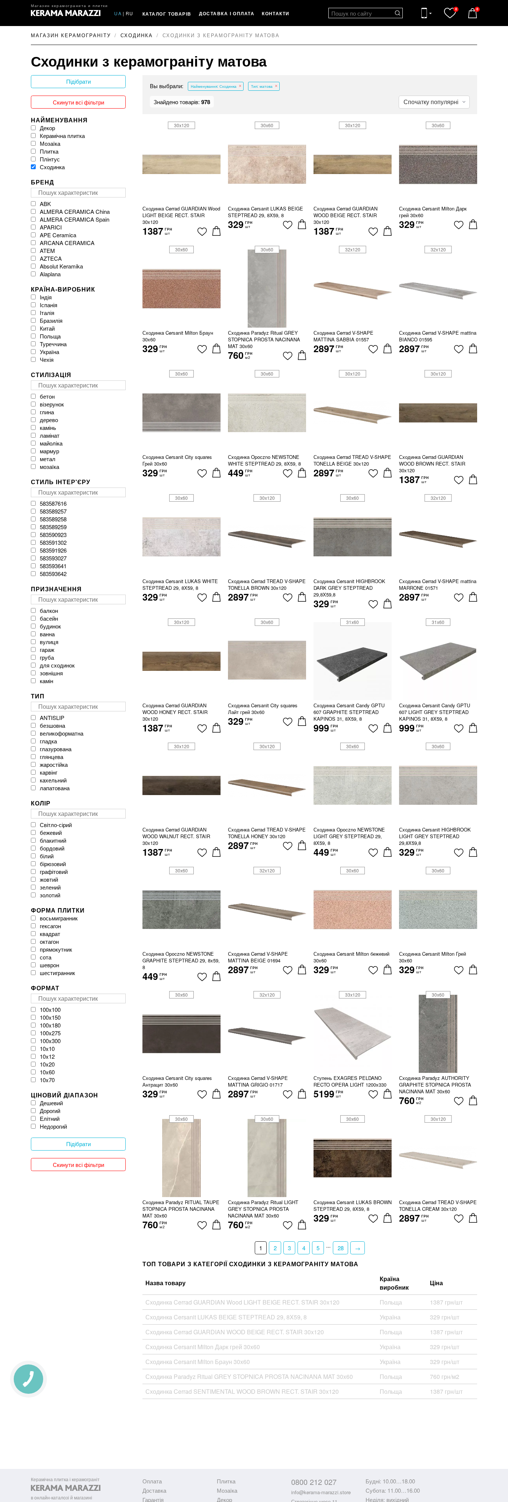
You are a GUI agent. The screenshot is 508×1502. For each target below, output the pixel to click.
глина (47, 412)
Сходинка (52, 167)
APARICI (51, 227)
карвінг (48, 772)
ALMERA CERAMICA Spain (74, 219)
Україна (49, 352)
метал (47, 459)
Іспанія (48, 305)
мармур (49, 451)
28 (341, 1248)
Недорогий (53, 1126)
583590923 (53, 534)
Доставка (154, 1490)
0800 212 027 (314, 1481)
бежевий (51, 832)
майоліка (51, 443)
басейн (49, 618)
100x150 (50, 1017)
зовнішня (51, 673)
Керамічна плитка (62, 135)
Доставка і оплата (226, 13)
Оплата (152, 1481)
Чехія (47, 359)
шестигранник (57, 973)
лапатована (55, 788)
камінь (48, 427)
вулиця (49, 642)
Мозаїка (50, 143)
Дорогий (50, 1111)
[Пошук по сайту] (397, 13)
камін (46, 681)
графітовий (54, 871)
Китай (47, 328)
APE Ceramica (58, 235)
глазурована (55, 749)
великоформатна (61, 733)
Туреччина (53, 344)
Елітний (50, 1118)
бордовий (52, 848)
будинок (50, 626)
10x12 (47, 1056)
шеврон (49, 965)
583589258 (53, 519)
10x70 (47, 1080)
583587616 (53, 503)
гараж (47, 649)
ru (130, 13)
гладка (48, 741)
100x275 (50, 1033)
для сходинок (57, 665)
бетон (47, 396)
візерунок (52, 404)
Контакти (276, 13)
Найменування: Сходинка (214, 86)
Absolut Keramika (61, 266)
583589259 (53, 527)
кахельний (53, 780)
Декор (47, 128)
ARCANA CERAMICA (67, 243)
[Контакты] (426, 13)
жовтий (49, 879)
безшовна (52, 725)
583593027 (53, 558)
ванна (47, 634)
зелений (50, 887)
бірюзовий (53, 864)
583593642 (53, 574)
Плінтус (50, 159)
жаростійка (54, 764)
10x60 (47, 1072)
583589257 (53, 511)
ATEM (47, 250)
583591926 (53, 550)
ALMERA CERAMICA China (75, 211)
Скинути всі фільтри (78, 102)
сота (45, 957)
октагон (49, 941)
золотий (50, 895)
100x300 (50, 1041)
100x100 (50, 1009)
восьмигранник (59, 918)
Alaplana (50, 274)
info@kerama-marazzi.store (321, 1492)
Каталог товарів (167, 13)
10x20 (47, 1064)
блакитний (53, 840)
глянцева (51, 756)
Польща (50, 336)
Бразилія (51, 320)
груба (47, 657)
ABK (45, 204)
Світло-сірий (56, 825)
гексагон (50, 926)
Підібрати (78, 81)
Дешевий (51, 1103)
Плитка (49, 151)
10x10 (47, 1048)
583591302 (53, 542)
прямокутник (56, 949)
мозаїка (49, 466)
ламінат (50, 435)
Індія (46, 297)
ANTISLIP (52, 717)
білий (47, 856)
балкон (49, 610)
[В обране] (202, 232)
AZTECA (51, 258)
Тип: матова (262, 86)
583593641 (53, 566)
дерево (49, 420)
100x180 (50, 1025)
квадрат (50, 933)
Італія (47, 312)
